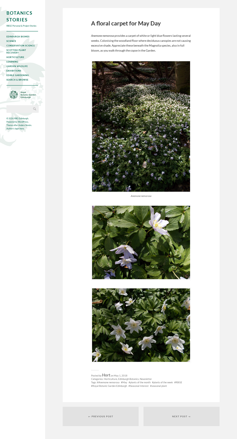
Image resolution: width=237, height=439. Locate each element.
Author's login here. (15, 128)
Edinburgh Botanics (128, 378)
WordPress (23, 122)
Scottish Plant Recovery (16, 51)
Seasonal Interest (139, 385)
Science (11, 41)
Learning (12, 61)
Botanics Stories (19, 16)
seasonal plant (159, 385)
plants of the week (163, 382)
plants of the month (140, 382)
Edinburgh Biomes (18, 36)
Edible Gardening (17, 75)
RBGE (179, 382)
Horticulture (15, 57)
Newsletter (146, 378)
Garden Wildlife (17, 66)
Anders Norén (24, 125)
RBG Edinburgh (21, 118)
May (124, 382)
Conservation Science (20, 45)
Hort (106, 375)
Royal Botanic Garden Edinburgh (110, 385)
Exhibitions (13, 70)
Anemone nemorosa (109, 382)
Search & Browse (17, 79)
